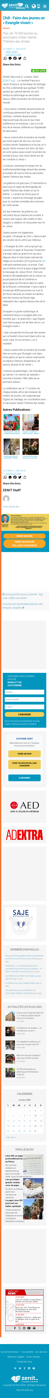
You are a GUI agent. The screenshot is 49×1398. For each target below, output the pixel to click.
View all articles (11, 506)
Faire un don (24, 536)
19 (8, 1126)
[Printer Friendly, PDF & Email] (38, 70)
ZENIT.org (8, 80)
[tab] (15, 1292)
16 (30, 1121)
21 (19, 1126)
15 (24, 1121)
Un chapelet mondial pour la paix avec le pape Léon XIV (28, 1043)
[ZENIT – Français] (13, 5)
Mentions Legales (16, 1356)
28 (19, 1131)
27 (14, 1131)
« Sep (7, 1137)
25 (41, 1126)
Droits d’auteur (33, 1356)
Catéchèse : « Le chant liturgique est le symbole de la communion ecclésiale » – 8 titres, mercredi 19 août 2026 (23, 969)
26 (8, 1131)
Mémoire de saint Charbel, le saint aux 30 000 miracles (28, 1056)
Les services (41, 1352)
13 (14, 1121)
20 (14, 1126)
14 (19, 1121)
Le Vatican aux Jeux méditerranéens (20, 983)
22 (24, 1126)
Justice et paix (13, 55)
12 (8, 1121)
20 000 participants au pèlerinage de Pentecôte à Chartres (27, 1072)
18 (41, 1121)
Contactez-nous (24, 1361)
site (44, 261)
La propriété (27, 1352)
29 (24, 1131)
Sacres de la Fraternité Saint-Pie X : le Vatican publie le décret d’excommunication (30, 1015)
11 (41, 1116)
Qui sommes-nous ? (10, 1352)
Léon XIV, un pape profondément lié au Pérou (14, 1159)
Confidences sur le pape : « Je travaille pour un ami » (29, 1029)
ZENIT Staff (12, 52)
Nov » (13, 1137)
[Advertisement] (24, 573)
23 (30, 1126)
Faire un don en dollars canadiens (24, 543)
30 (30, 1131)
